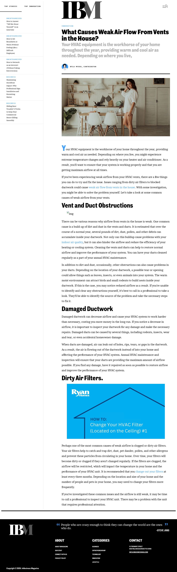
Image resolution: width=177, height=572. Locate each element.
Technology (96, 554)
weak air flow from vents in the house (112, 187)
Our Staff (58, 550)
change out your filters (149, 471)
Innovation (35, 6)
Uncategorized (14, 18)
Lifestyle (95, 562)
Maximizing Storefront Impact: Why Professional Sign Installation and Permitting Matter (13, 88)
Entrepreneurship (99, 550)
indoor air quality (72, 242)
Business (11, 77)
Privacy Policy (60, 558)
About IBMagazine (61, 547)
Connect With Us (61, 554)
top (26, 6)
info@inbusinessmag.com (138, 552)
